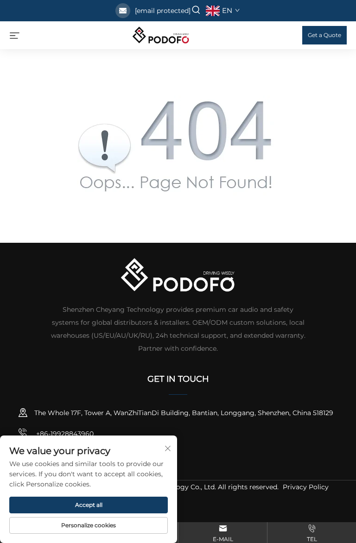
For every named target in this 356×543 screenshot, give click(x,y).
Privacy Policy (306, 487)
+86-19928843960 (64, 433)
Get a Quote (324, 35)
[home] (160, 34)
